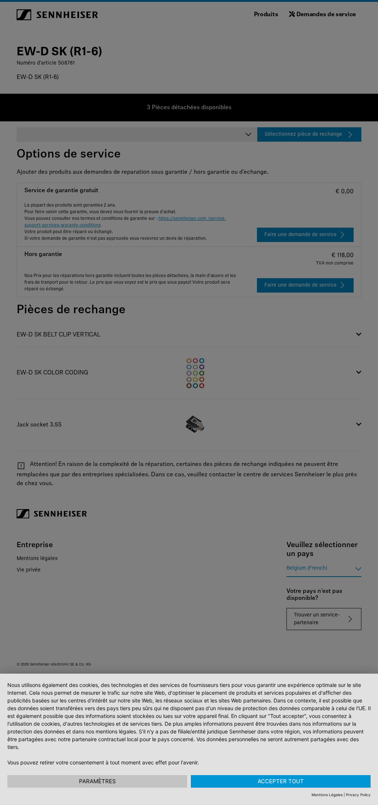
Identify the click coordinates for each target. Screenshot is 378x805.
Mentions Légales (327, 794)
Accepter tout (281, 781)
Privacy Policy (358, 794)
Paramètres (97, 781)
